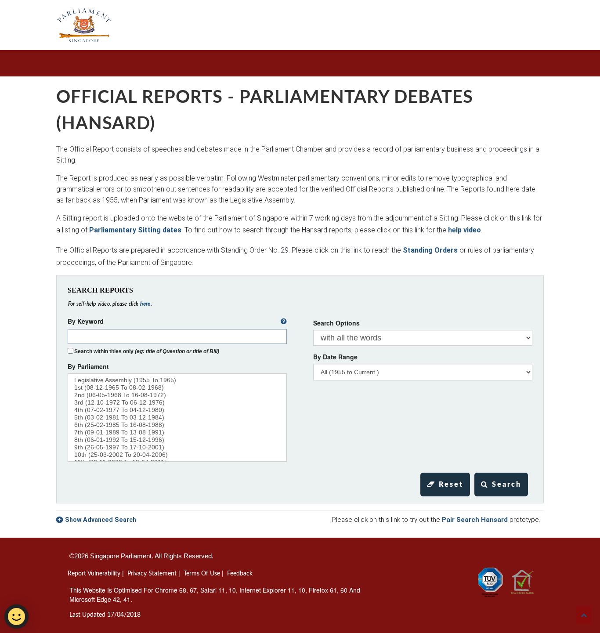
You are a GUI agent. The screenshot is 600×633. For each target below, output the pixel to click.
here (145, 304)
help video (464, 230)
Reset (449, 484)
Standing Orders (430, 250)
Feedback (240, 574)
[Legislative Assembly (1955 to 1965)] (177, 380)
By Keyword (86, 321)
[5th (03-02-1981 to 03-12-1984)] (177, 417)
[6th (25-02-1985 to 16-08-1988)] (177, 425)
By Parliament (88, 366)
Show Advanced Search (100, 519)
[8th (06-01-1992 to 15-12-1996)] (177, 440)
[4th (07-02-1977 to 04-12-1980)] (177, 410)
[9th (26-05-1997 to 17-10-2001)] (177, 447)
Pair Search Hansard (475, 520)
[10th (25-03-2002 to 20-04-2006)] (177, 455)
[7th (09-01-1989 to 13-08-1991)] (177, 432)
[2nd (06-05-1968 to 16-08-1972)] (177, 395)
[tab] (300, 519)
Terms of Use (202, 574)
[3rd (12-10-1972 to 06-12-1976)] (177, 402)
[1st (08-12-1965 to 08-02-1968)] (177, 387)
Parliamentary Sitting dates (135, 230)
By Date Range (335, 356)
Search (505, 484)
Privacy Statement (152, 574)
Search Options (336, 322)
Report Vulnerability (94, 574)
